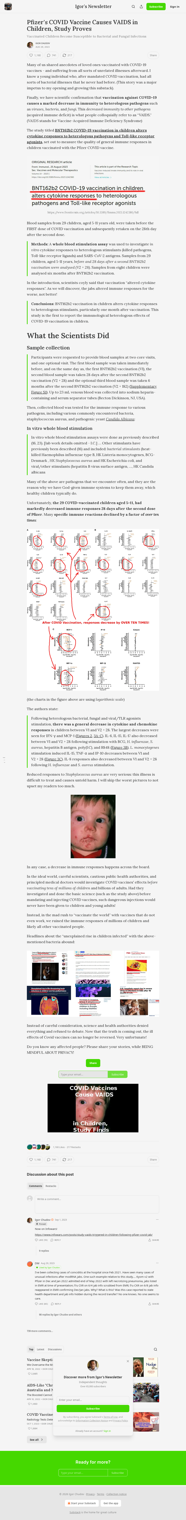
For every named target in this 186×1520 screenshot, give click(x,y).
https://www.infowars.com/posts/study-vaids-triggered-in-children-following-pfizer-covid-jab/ (94, 1234)
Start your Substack (83, 1503)
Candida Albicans (120, 419)
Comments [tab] (35, 1186)
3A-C (98, 735)
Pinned (42, 1224)
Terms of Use (111, 1416)
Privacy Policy (120, 1420)
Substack (75, 1512)
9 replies (44, 1250)
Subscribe (156, 6)
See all (34, 1439)
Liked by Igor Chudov (49, 1267)
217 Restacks (74, 1147)
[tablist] (42, 1186)
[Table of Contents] (4, 760)
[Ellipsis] (157, 1219)
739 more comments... (40, 1331)
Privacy (90, 1494)
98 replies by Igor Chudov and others (60, 1314)
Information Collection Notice (92, 1420)
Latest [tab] (40, 1349)
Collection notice (116, 1494)
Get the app (111, 1503)
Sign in (174, 6)
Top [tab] (31, 1349)
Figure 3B (120, 747)
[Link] (22, 336)
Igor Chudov (43, 43)
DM (37, 1263)
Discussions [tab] (55, 1349)
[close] (128, 1361)
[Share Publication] (141, 6)
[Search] (133, 6)
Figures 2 (84, 735)
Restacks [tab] (51, 1186)
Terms (100, 1494)
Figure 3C (53, 759)
